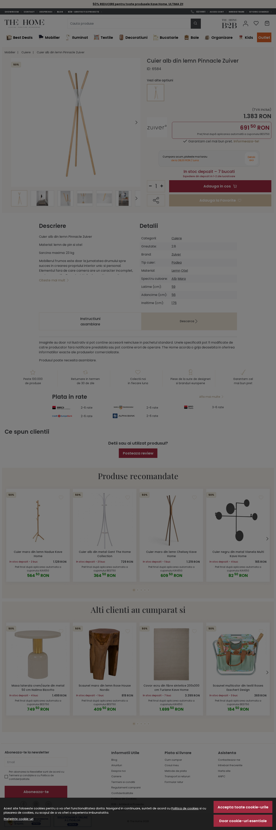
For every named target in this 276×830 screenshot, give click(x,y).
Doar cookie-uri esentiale (243, 820)
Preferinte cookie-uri (18, 819)
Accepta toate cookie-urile (243, 807)
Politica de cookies (185, 808)
